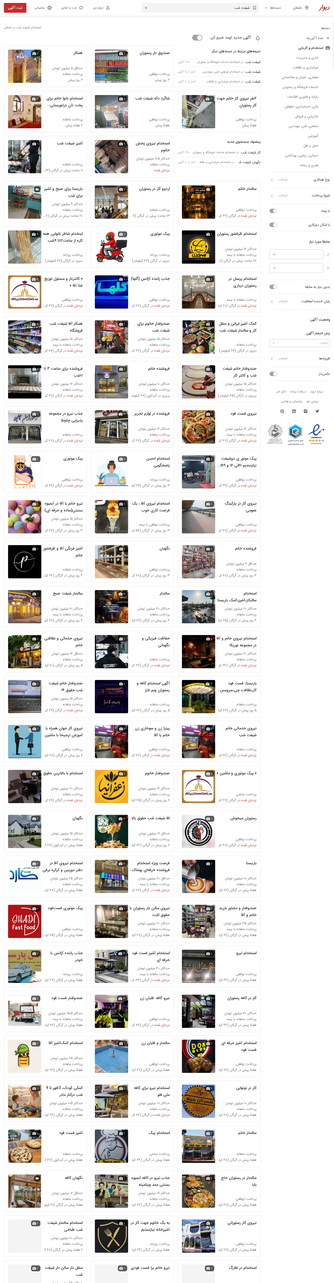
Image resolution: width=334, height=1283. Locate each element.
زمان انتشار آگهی (318, 333)
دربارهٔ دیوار (316, 391)
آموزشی (313, 136)
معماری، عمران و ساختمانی (300, 77)
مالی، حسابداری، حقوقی (301, 106)
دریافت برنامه (298, 391)
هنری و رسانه (309, 165)
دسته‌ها (275, 8)
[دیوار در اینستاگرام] (306, 411)
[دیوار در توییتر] (317, 411)
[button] (72, 8)
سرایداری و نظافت (305, 67)
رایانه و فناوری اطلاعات (302, 96)
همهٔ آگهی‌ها (315, 38)
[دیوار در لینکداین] (294, 411)
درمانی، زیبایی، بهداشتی (301, 155)
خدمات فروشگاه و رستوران (300, 87)
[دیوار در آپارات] (282, 411)
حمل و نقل (310, 145)
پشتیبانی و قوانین (291, 401)
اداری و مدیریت (307, 57)
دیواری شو (312, 401)
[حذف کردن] (146, 7)
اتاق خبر (281, 391)
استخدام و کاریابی (310, 48)
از (328, 254)
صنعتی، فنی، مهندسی (303, 126)
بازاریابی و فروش (306, 116)
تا (328, 268)
